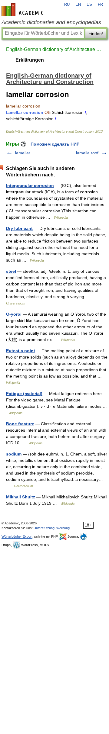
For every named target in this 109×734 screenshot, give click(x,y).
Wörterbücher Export (17, 536)
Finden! (95, 33)
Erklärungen (29, 60)
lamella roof (87, 152)
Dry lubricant (19, 228)
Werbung (63, 528)
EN (78, 4)
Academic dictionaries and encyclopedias (51, 22)
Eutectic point (20, 350)
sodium (13, 454)
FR (100, 4)
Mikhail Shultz (20, 496)
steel (11, 271)
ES (89, 4)
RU (67, 4)
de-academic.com (23, 9)
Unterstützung (44, 528)
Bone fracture (20, 423)
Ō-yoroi (13, 314)
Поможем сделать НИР (55, 144)
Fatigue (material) (24, 393)
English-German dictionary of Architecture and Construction (54, 49)
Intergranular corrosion (30, 185)
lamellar (22, 152)
